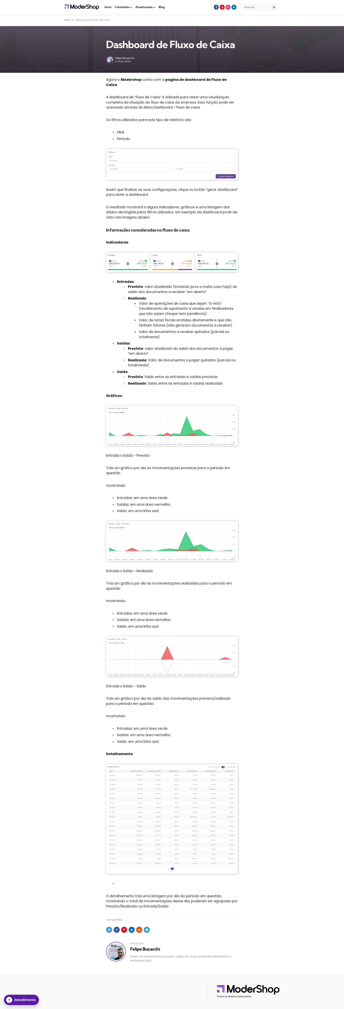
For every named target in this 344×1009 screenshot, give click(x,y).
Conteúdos (122, 7)
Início (107, 7)
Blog (162, 7)
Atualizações (143, 7)
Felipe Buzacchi (124, 58)
